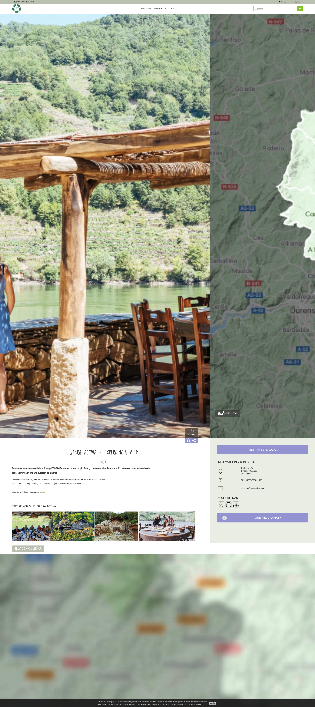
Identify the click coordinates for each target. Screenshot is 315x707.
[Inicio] (17, 8)
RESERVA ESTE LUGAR (262, 449)
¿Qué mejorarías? (267, 517)
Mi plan (283, 2)
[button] (188, 440)
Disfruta (157, 9)
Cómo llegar (231, 413)
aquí (43, 492)
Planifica (169, 9)
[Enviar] (300, 8)
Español (298, 2)
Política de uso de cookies (146, 704)
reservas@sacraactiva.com (252, 488)
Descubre (146, 9)
